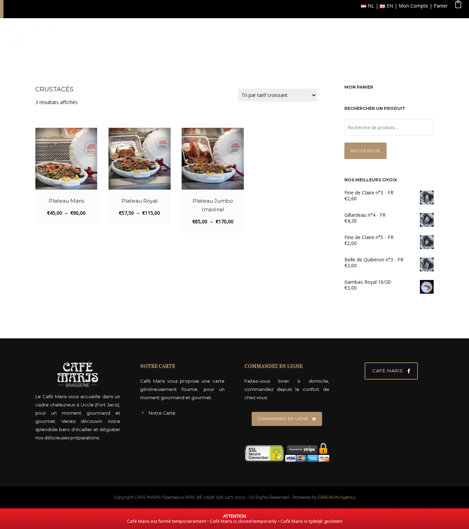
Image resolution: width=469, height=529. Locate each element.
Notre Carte (162, 413)
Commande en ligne (307, 35)
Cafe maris (387, 370)
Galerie (358, 35)
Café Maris (222, 35)
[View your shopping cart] (458, 5)
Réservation (399, 35)
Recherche (365, 150)
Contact (441, 35)
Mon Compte (413, 5)
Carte (258, 35)
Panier (441, 5)
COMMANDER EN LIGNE (283, 418)
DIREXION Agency (337, 497)
